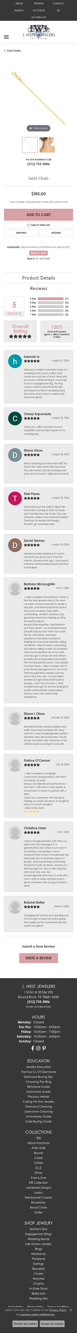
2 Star (33, 310)
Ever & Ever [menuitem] (38, 1177)
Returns (56, 232)
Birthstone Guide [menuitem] (38, 1086)
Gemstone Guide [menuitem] (38, 1091)
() (67, 298)
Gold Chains (14, 50)
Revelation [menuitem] (38, 1202)
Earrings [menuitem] (38, 1263)
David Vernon (34, 541)
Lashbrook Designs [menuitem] (38, 1187)
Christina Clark (35, 828)
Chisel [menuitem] (38, 1158)
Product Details (38, 278)
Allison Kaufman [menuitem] (38, 1143)
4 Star (33, 302)
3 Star (33, 306)
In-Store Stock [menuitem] (38, 1288)
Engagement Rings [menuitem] (38, 1234)
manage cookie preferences (37, 1314)
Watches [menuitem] (39, 1278)
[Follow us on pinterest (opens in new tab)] (44, 1048)
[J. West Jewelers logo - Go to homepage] (38, 31)
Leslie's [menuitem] (38, 1192)
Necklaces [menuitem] (38, 1253)
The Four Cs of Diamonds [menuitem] (38, 1071)
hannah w (31, 357)
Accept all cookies (52, 1323)
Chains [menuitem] (38, 1273)
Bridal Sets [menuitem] (38, 1293)
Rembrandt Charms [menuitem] (38, 1197)
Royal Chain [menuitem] (38, 1207)
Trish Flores (32, 494)
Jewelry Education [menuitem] (38, 1067)
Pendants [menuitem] (38, 1258)
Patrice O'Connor (37, 760)
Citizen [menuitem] (38, 1162)
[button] (19, 10)
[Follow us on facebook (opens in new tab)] (32, 1048)
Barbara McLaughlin (39, 584)
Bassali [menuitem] (38, 1153)
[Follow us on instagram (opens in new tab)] (38, 1048)
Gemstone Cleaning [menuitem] (38, 1111)
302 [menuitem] (38, 1138)
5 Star (33, 298)
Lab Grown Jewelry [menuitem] (38, 1244)
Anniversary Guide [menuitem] (38, 1116)
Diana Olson (33, 450)
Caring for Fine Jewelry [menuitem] (38, 1101)
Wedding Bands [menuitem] (39, 1239)
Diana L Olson (34, 714)
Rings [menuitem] (38, 1249)
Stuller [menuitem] (38, 1212)
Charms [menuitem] (38, 1283)
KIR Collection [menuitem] (38, 1182)
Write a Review (39, 958)
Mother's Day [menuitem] (39, 1229)
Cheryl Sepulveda (37, 414)
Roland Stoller (34, 902)
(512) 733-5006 (38, 164)
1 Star (33, 314)
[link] (19, 3)
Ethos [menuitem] (38, 1172)
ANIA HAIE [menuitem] (38, 1148)
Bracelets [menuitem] (38, 1268)
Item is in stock (38, 253)
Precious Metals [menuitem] (38, 1096)
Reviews (38, 288)
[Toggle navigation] (6, 35)
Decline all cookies (25, 1323)
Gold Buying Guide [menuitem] (38, 1121)
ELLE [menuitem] (38, 1167)
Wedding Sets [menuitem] (38, 1298)
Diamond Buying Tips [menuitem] (38, 1076)
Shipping (21, 232)
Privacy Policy (58, 1310)
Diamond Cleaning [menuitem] (38, 1106)
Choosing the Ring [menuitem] (38, 1081)
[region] (38, 98)
